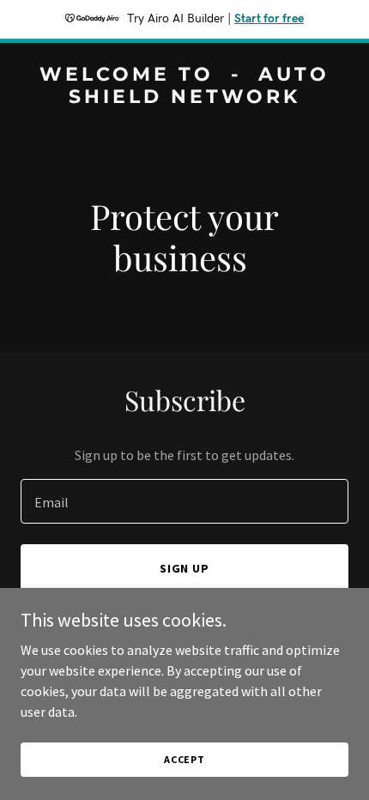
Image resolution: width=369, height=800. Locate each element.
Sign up (185, 568)
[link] (184, 97)
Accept (184, 759)
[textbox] (184, 501)
